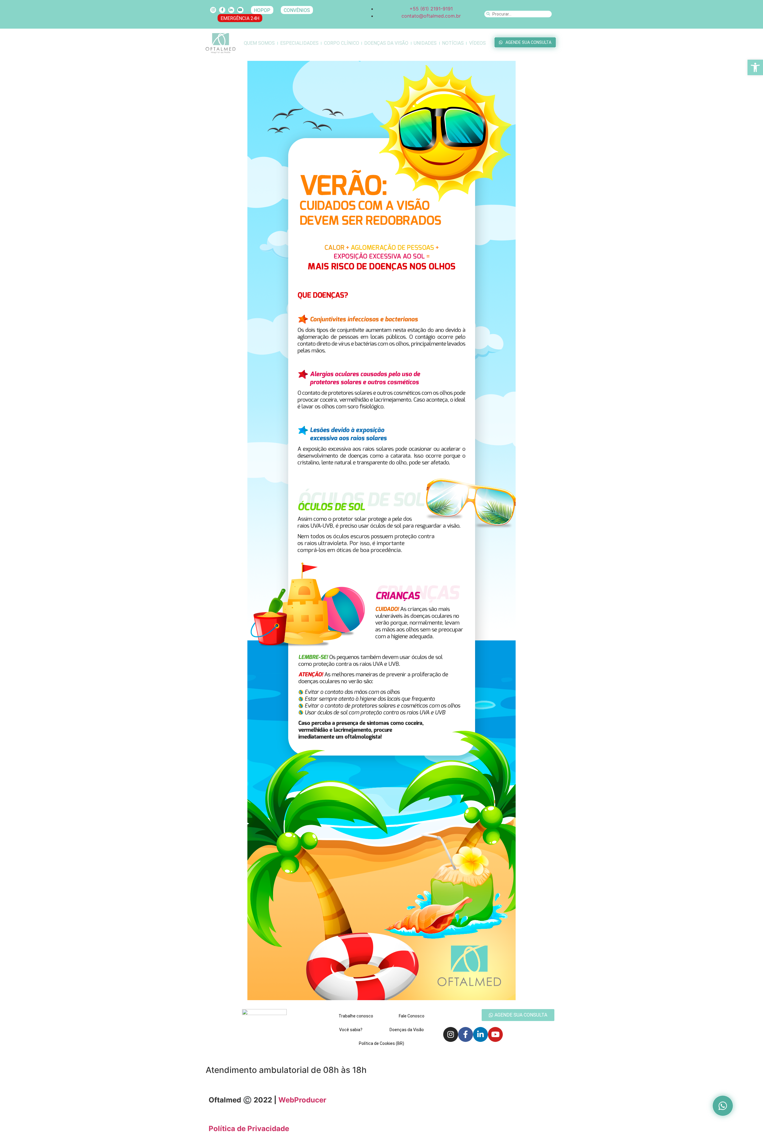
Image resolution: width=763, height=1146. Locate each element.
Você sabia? (350, 1029)
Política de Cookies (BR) (381, 1043)
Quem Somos (259, 43)
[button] (755, 67)
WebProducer (302, 1100)
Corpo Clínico (341, 43)
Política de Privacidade (249, 1128)
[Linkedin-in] (231, 10)
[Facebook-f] (222, 10)
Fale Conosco (411, 1016)
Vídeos (477, 43)
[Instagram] (213, 10)
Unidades (425, 43)
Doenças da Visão (386, 43)
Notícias (453, 43)
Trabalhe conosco (356, 1016)
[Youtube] (240, 10)
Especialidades (299, 43)
